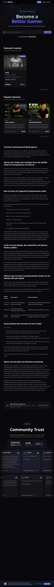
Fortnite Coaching (9, 495)
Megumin (15, 495)
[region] (27, 71)
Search (48, 32)
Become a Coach (46, 2)
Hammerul (28, 470)
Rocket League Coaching (38, 470)
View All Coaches (44, 89)
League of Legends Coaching (19, 470)
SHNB (45, 470)
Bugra (45, 495)
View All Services (44, 136)
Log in (39, 2)
